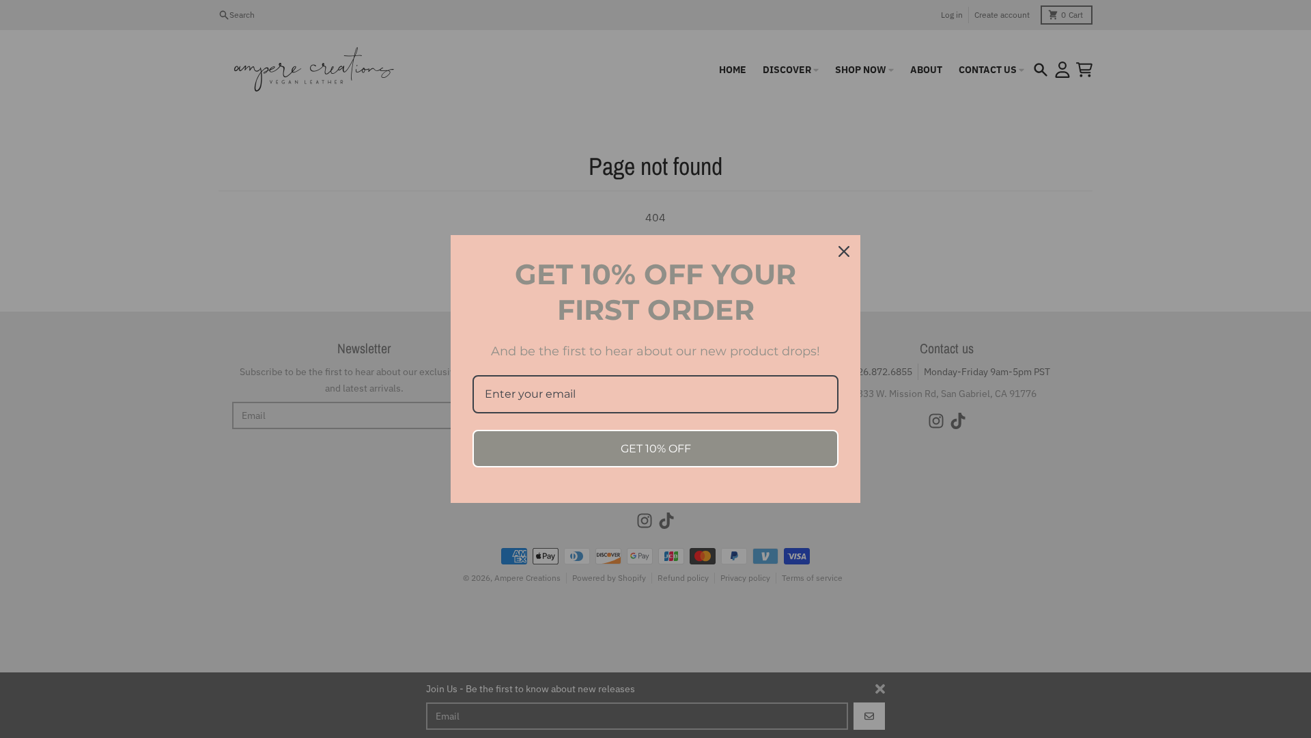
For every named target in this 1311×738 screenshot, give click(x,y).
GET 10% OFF (656, 448)
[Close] (844, 251)
